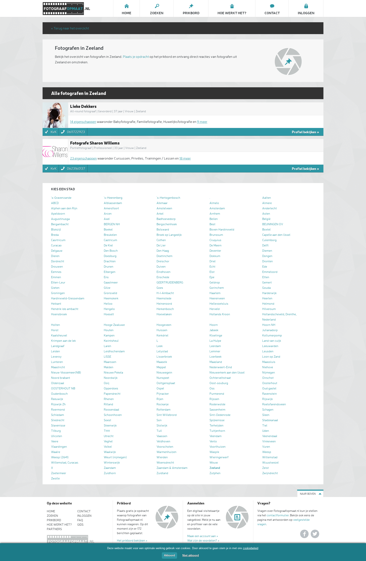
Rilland (108, 404)
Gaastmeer (111, 282)
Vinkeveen (269, 441)
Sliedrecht (57, 420)
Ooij (106, 383)
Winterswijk (112, 462)
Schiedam (57, 415)
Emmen (56, 277)
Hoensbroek (59, 314)
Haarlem (214, 293)
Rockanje (163, 404)
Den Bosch (111, 250)
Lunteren (57, 362)
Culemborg (269, 240)
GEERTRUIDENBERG (170, 282)
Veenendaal (269, 436)
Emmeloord (269, 272)
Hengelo (109, 309)
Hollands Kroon (219, 314)
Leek (160, 346)
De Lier (161, 245)
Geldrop (214, 282)
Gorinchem (216, 287)
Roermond (58, 409)
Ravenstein (269, 393)
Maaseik (162, 362)
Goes (160, 287)
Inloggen (84, 515)
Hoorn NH (268, 324)
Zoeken (52, 515)
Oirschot (268, 377)
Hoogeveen (164, 324)
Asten (266, 213)
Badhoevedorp (166, 219)
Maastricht (58, 367)
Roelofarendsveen (274, 404)
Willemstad (269, 457)
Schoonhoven (113, 415)
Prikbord (54, 520)
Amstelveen (164, 208)
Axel (107, 219)
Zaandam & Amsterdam (172, 467)
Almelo (214, 203)
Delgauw (56, 250)
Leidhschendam (114, 351)
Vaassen (162, 436)
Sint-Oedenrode (219, 415)
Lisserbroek (164, 356)
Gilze (107, 287)
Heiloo (108, 303)
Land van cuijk (271, 340)
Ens (106, 277)
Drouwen (57, 266)
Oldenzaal (57, 383)
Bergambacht (60, 224)
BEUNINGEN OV (272, 224)
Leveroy (56, 356)
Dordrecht (57, 261)
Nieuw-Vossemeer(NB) (66, 372)
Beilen (213, 219)
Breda (55, 234)
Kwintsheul (111, 340)
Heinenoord (164, 303)
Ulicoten (56, 436)
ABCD (55, 203)
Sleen (265, 415)
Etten (265, 277)
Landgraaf (57, 346)
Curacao (56, 245)
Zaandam (110, 467)
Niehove (267, 367)
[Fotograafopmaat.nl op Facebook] (304, 534)
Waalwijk (110, 452)
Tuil (159, 430)
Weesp (266, 452)
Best (212, 224)
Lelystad (162, 351)
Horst (54, 330)
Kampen (109, 335)
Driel (212, 261)
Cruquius (215, 240)
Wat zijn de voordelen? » (203, 540)
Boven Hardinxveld (221, 229)
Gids (80, 524)
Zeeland (214, 468)
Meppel (161, 367)
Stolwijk (162, 425)
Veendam (215, 436)
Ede (264, 266)
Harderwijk (269, 293)
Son (159, 420)
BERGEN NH (112, 224)
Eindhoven (164, 272)
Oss (212, 388)
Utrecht (109, 436)
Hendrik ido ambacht (64, 309)
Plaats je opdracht (136, 56)
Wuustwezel (270, 462)
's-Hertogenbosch (168, 197)
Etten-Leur (58, 282)
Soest (107, 420)
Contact (84, 511)
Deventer (215, 250)
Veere (54, 441)
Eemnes (56, 272)
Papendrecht (112, 393)
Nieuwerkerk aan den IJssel (227, 372)
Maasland (215, 362)
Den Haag (163, 250)
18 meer (185, 158)
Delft (265, 245)
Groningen (58, 293)
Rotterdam (164, 409)
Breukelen (110, 234)
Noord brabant (60, 377)
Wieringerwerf (219, 457)
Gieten (55, 287)
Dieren (55, 256)
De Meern (215, 245)
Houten (109, 330)
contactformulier (278, 515)
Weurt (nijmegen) (115, 457)
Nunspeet (163, 377)
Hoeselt (109, 314)
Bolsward (163, 229)
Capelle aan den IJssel (276, 234)
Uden (265, 430)
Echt (212, 266)
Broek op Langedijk (169, 234)
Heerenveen (217, 298)
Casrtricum (58, 240)
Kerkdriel (162, 335)
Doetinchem (164, 256)
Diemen (267, 250)
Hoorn (213, 324)
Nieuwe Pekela (113, 372)
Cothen (161, 240)
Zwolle (55, 478)
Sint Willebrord (167, 415)
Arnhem (214, 213)
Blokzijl (56, 229)
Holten (55, 324)
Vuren (266, 446)
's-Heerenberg (113, 197)
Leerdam (215, 346)
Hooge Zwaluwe (114, 324)
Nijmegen (268, 372)
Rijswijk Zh (58, 404)
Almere (267, 203)
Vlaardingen (59, 446)
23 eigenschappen (83, 158)
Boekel (108, 229)
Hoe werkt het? (59, 524)
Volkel (108, 446)
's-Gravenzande (61, 197)
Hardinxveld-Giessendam (67, 298)
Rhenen (109, 399)
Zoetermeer (58, 473)
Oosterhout (269, 383)
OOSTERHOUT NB (63, 388)
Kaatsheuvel (59, 335)
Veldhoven (163, 441)
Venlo (213, 441)
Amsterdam (217, 208)
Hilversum (269, 309)
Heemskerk (111, 298)
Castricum (110, 240)
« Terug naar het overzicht (70, 28)
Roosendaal (111, 409)
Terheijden (216, 425)
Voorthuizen (217, 446)
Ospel (160, 388)
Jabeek (213, 330)
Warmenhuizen (166, 452)
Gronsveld (110, 293)
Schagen (267, 409)
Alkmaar (162, 203)
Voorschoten (165, 446)
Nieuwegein (164, 372)
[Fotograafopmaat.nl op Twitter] (315, 534)
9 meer (202, 121)
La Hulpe (215, 340)
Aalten (266, 197)
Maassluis (268, 362)
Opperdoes (111, 388)
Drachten (110, 261)
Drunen (108, 266)
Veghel (108, 441)
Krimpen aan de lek (63, 340)
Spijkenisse (217, 420)
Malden (108, 367)
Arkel (160, 213)
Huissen (162, 330)
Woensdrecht (165, 462)
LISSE (107, 356)
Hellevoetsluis (218, 303)
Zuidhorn (110, 473)
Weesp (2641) (60, 457)
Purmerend (216, 393)
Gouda (266, 287)
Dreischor (163, 261)
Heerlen (267, 298)
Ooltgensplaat (166, 383)
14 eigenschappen (83, 121)
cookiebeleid (250, 548)
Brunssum (216, 234)
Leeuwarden (270, 346)
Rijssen (214, 399)
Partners (54, 529)
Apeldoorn (58, 213)
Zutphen (214, 473)
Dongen (267, 256)
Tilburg (56, 430)
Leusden (267, 351)
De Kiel (108, 245)
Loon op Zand (271, 356)
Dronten (267, 261)
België (266, 219)
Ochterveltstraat (220, 377)
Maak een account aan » (202, 536)
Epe (211, 277)
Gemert (267, 282)
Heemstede (164, 298)
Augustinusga (60, 219)
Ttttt (107, 430)
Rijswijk (267, 399)
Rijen (160, 399)
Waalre (55, 452)
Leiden (55, 351)
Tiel (264, 425)
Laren (107, 346)
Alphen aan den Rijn (64, 208)
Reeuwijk (57, 399)
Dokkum (214, 256)
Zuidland (162, 473)
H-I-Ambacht (165, 293)
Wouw (213, 462)
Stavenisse (58, 425)
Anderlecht (269, 208)
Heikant (56, 303)
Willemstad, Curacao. (65, 462)
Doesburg (110, 256)
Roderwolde (217, 404)
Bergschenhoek (167, 224)
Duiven (161, 266)
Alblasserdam (113, 203)
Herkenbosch (165, 309)
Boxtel (266, 229)
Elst (212, 272)
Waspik (214, 452)
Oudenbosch (59, 393)
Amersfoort (111, 208)
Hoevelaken (164, 314)
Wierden (162, 457)
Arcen (108, 213)
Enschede (163, 277)
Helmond (268, 303)
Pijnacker (163, 393)
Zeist (265, 467)
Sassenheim (217, 409)
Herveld (214, 309)
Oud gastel (269, 388)
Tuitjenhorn (217, 430)
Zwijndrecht (270, 473)
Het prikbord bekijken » (132, 540)
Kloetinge (215, 335)
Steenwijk (110, 425)
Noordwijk (111, 377)
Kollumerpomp (272, 335)
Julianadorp (270, 330)
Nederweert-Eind (220, 367)
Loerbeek (215, 356)
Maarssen (110, 362)
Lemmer (214, 351)
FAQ (80, 520)
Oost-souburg (218, 383)
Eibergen (109, 272)
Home (51, 511)
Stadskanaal (270, 420)
